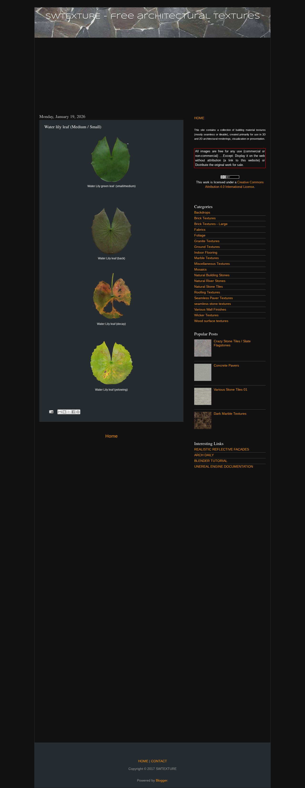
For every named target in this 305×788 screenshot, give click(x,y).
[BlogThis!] (64, 411)
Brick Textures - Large (211, 224)
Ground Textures (207, 247)
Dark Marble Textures (230, 413)
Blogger (161, 780)
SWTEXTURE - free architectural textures (152, 16)
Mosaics (200, 269)
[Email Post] (51, 411)
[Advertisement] (152, 72)
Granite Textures (206, 241)
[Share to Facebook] (73, 411)
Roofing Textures (207, 292)
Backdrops (202, 212)
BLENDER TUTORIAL (210, 461)
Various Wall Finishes (210, 309)
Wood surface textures (211, 321)
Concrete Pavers (226, 365)
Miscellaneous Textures (212, 264)
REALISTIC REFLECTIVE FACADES (221, 449)
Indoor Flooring (205, 252)
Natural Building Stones (211, 275)
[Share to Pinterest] (78, 411)
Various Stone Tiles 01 (230, 389)
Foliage (199, 235)
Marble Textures (206, 258)
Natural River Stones (209, 281)
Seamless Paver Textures (213, 298)
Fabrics (199, 229)
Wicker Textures (206, 315)
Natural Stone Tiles (208, 286)
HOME (199, 118)
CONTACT (158, 761)
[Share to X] (68, 411)
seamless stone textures (212, 304)
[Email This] (59, 411)
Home (111, 436)
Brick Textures (205, 218)
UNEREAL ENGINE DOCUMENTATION (223, 466)
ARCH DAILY (204, 455)
